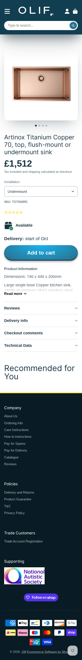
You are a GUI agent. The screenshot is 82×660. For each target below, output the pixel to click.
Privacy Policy (14, 513)
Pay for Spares (15, 443)
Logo (36, 11)
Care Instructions (16, 430)
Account (67, 11)
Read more (13, 294)
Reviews (10, 464)
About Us (10, 416)
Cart (75, 11)
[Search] (73, 25)
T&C (7, 506)
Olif (24, 651)
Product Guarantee (17, 499)
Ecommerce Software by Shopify (49, 651)
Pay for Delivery (15, 450)
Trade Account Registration (23, 541)
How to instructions (17, 436)
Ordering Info (13, 423)
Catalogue (11, 457)
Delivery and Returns (19, 492)
